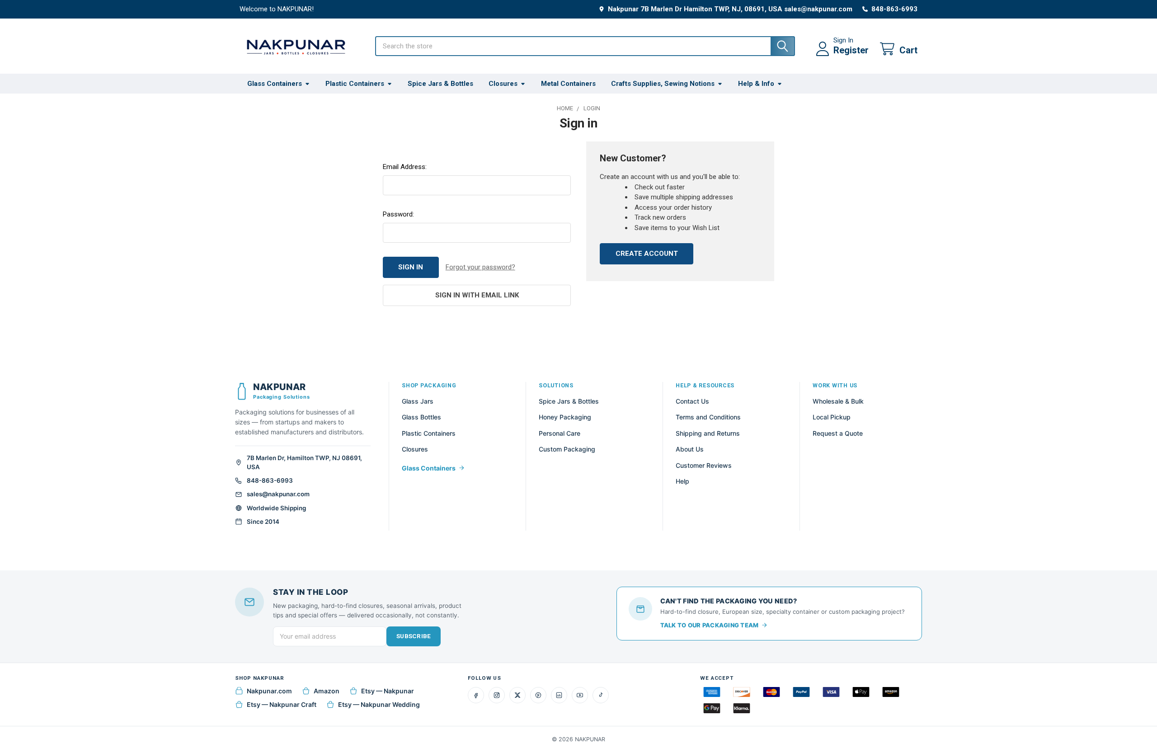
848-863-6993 (270, 480)
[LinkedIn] (559, 695)
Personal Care (559, 433)
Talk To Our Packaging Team (709, 625)
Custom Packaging (567, 449)
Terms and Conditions (708, 417)
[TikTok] (601, 695)
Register (851, 50)
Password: (398, 214)
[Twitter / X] (517, 695)
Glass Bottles (421, 417)
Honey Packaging (565, 417)
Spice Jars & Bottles (440, 84)
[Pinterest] (538, 695)
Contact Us (692, 401)
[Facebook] (476, 695)
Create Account (647, 253)
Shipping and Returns (708, 433)
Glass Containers (274, 84)
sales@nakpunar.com (278, 494)
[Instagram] (497, 695)
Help (682, 481)
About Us (690, 449)
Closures (503, 84)
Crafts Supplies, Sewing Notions (663, 84)
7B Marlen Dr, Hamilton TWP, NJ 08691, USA (304, 462)
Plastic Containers (354, 84)
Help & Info (756, 84)
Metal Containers (568, 84)
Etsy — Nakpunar (387, 691)
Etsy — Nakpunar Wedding (379, 704)
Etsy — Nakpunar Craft (281, 704)
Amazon (326, 691)
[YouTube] (580, 695)
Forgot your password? (480, 267)
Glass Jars (417, 401)
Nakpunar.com (269, 691)
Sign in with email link (477, 295)
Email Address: (405, 167)
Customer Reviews (704, 465)
